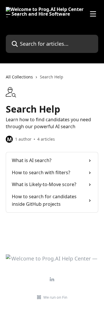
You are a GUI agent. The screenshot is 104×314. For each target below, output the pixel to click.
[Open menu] (93, 13)
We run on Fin (55, 297)
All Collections (19, 77)
